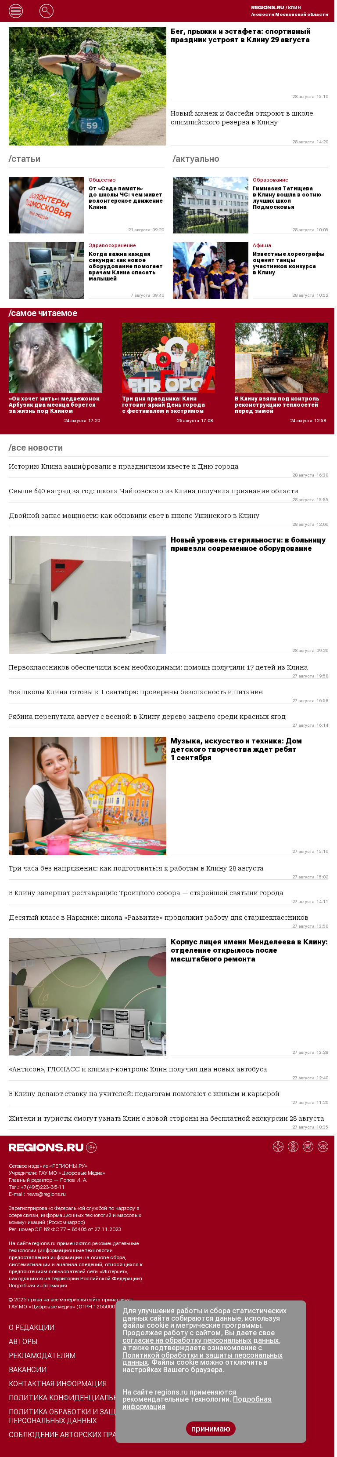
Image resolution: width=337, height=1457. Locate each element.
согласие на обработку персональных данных (200, 1340)
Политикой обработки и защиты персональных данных (202, 1359)
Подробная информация (38, 1285)
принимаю (210, 1428)
